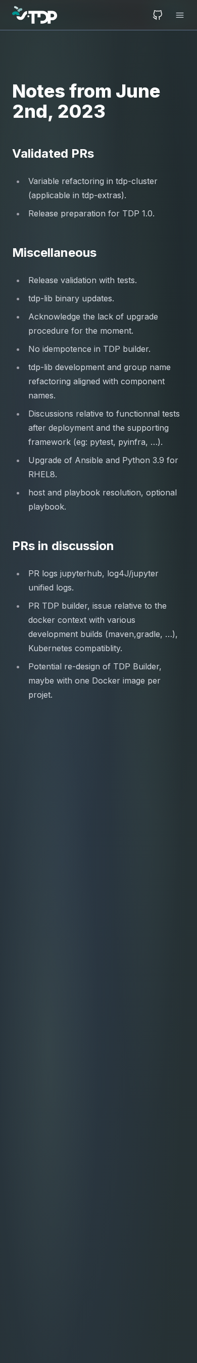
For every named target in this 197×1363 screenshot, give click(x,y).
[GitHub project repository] (157, 15)
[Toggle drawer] (177, 15)
